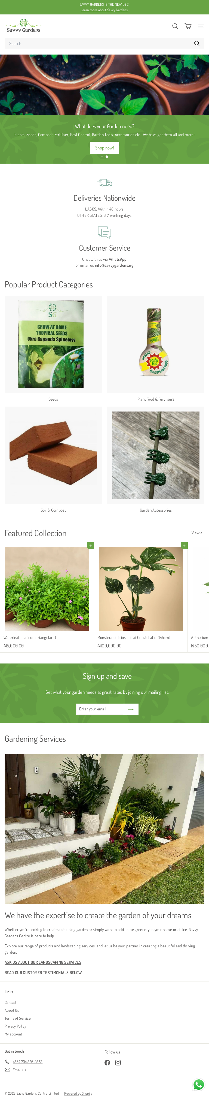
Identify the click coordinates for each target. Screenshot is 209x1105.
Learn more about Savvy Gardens (104, 10)
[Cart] (188, 26)
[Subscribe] (131, 709)
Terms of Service (17, 1018)
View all (198, 532)
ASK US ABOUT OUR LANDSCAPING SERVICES (43, 962)
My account (13, 1034)
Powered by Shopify (78, 1093)
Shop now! (104, 148)
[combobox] (104, 43)
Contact (11, 1002)
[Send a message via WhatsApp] (198, 1084)
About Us (12, 1010)
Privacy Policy (15, 1026)
